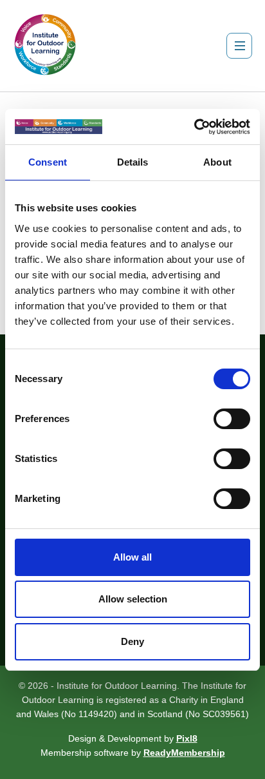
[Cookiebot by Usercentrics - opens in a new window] (194, 127)
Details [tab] (133, 162)
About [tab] (217, 162)
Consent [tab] (47, 162)
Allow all (132, 557)
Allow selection (132, 598)
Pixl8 (186, 738)
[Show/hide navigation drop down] (239, 46)
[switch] (232, 419)
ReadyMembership (184, 752)
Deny (132, 641)
